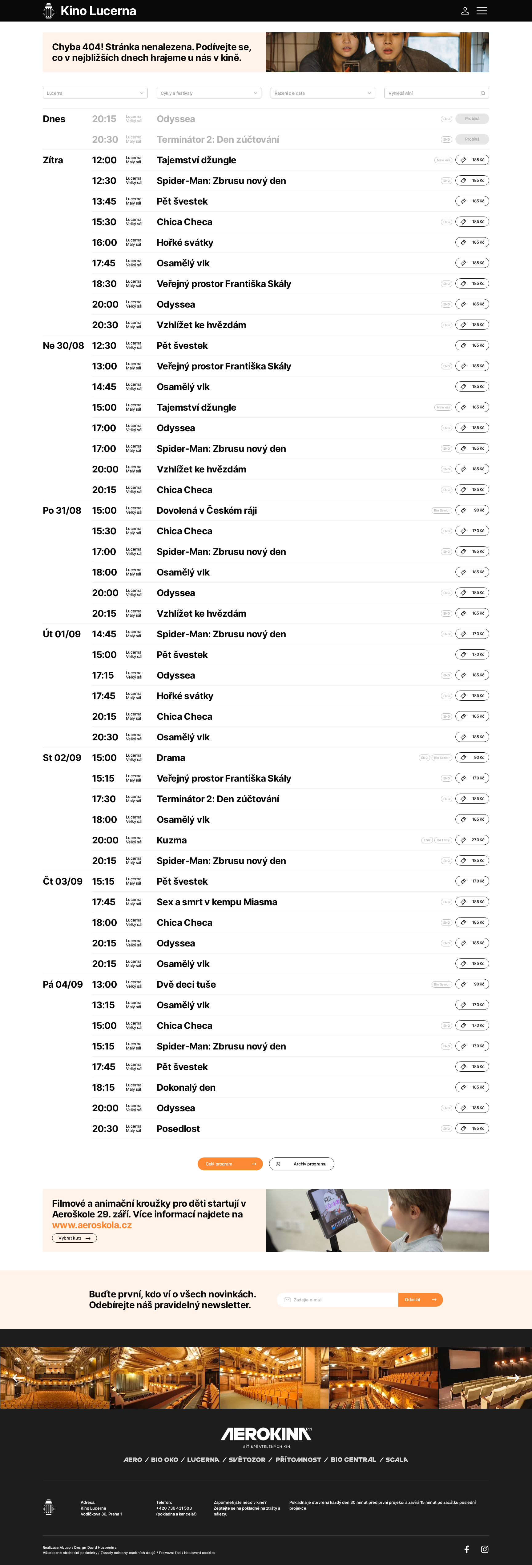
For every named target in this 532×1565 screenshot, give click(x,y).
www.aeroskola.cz (92, 1224)
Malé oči (443, 160)
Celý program (219, 1163)
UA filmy (443, 840)
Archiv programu (310, 1163)
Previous (18, 1378)
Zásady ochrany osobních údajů (129, 1553)
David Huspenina (102, 1547)
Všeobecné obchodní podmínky (70, 1553)
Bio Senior (442, 510)
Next (513, 1378)
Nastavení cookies (199, 1553)
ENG (446, 180)
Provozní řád (170, 1553)
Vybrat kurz (70, 1237)
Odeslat (412, 1299)
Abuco (65, 1547)
